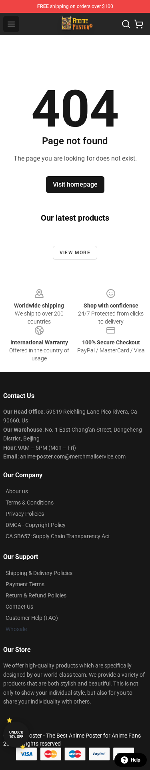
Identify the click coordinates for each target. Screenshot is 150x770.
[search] (126, 24)
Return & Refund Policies (36, 595)
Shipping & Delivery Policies (39, 573)
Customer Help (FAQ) (32, 618)
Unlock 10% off (16, 734)
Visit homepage (75, 184)
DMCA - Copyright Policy (36, 525)
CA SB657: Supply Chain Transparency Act (58, 536)
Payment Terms (25, 584)
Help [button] (135, 760)
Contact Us (19, 606)
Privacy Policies (25, 514)
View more (75, 252)
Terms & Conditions (30, 502)
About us (17, 491)
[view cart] (139, 24)
